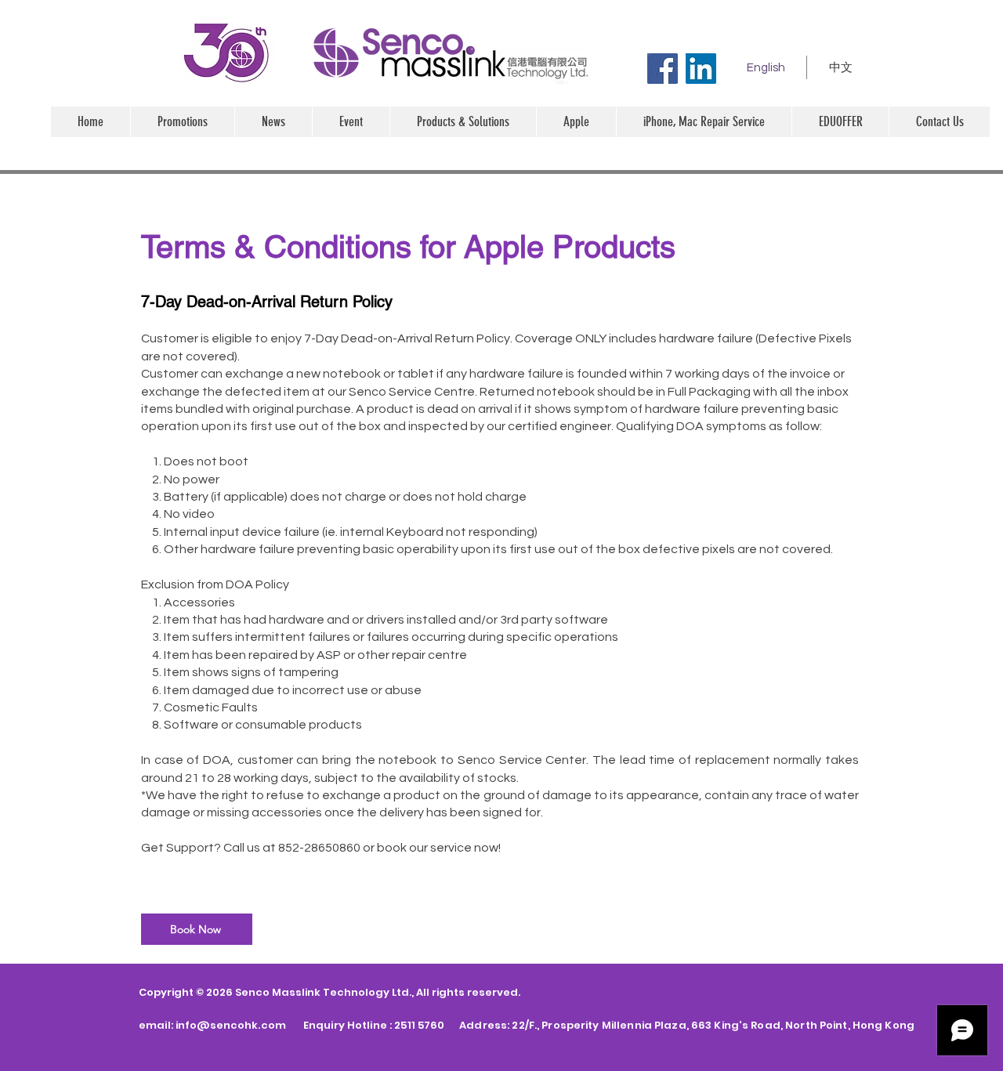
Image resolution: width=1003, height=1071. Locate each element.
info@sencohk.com (231, 1025)
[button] (576, 122)
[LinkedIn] (701, 68)
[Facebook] (662, 68)
